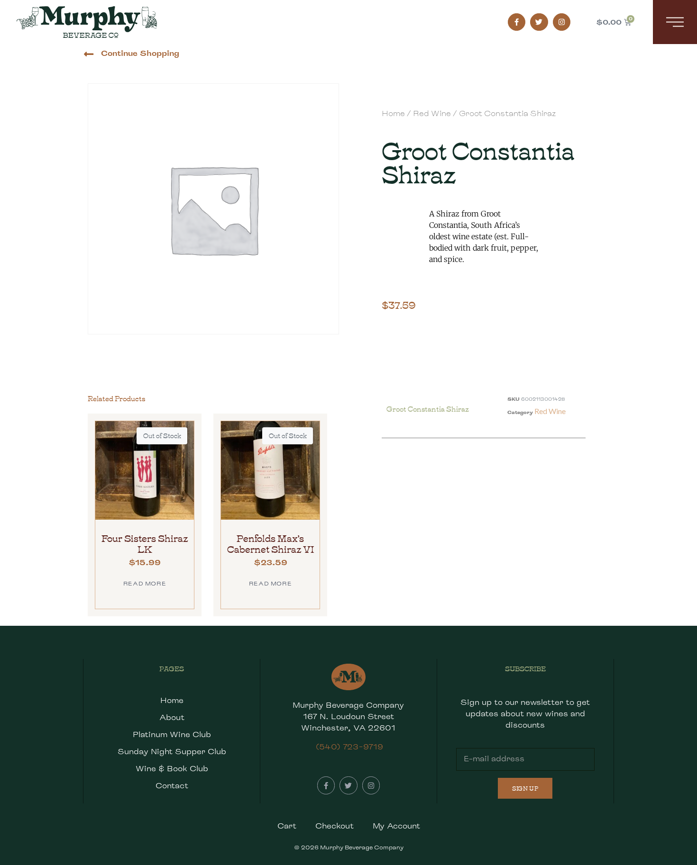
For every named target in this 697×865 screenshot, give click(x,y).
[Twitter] (539, 22)
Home (393, 113)
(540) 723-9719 (349, 746)
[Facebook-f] (517, 22)
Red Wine (432, 113)
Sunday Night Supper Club (172, 751)
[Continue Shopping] (88, 54)
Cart (286, 825)
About (171, 717)
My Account (396, 825)
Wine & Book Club (172, 768)
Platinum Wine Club (172, 734)
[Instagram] (562, 22)
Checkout (334, 825)
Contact (172, 785)
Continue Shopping (140, 53)
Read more (144, 583)
